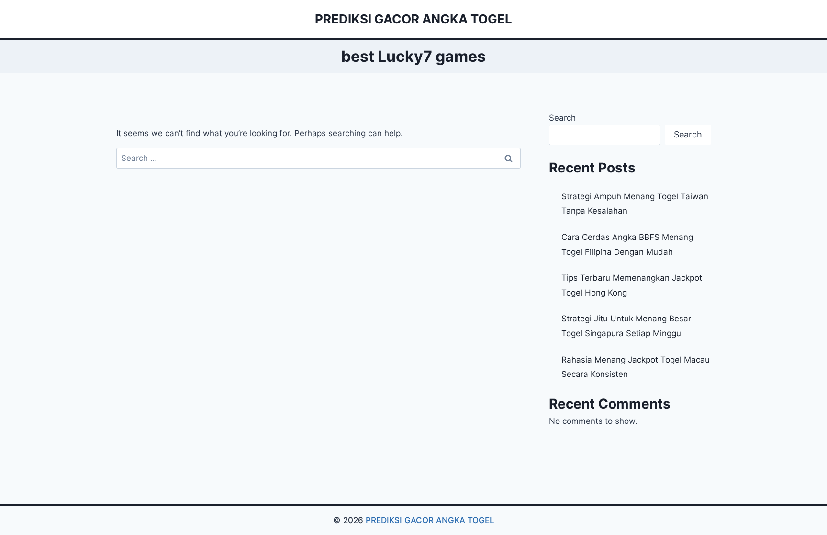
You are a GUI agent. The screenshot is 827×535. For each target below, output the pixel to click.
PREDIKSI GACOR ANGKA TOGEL (430, 520)
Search (562, 118)
